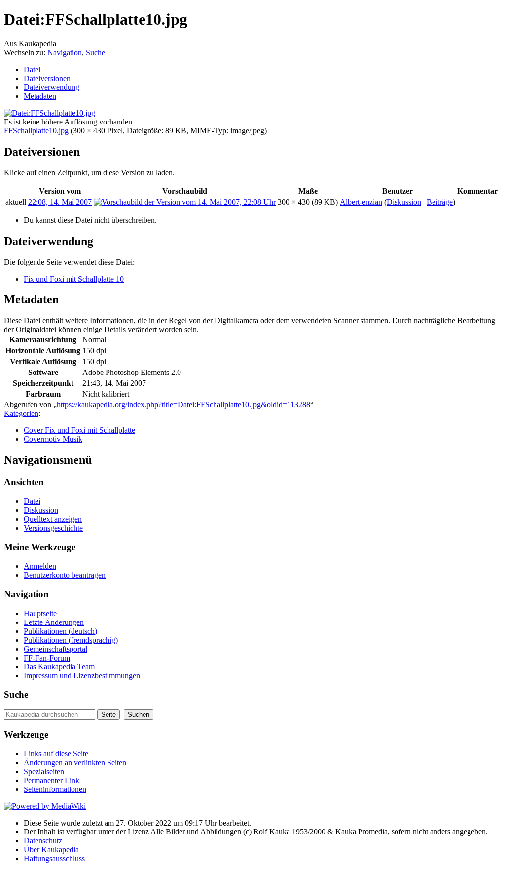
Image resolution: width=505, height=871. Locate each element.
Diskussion (404, 202)
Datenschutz (43, 840)
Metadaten (40, 96)
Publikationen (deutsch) (60, 631)
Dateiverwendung (51, 87)
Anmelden (40, 566)
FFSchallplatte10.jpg (36, 130)
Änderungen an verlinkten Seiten (75, 762)
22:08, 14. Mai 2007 (60, 202)
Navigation (64, 52)
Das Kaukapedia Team (59, 667)
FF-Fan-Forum (47, 658)
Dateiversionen (47, 78)
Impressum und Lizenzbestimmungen (82, 675)
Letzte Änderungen (54, 622)
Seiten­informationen (55, 789)
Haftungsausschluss (54, 858)
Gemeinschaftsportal (55, 649)
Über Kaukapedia (51, 849)
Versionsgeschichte (53, 528)
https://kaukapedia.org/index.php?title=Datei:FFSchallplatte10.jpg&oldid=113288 (183, 404)
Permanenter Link (51, 780)
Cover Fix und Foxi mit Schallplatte (79, 430)
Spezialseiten (44, 771)
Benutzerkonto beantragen (65, 575)
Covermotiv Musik (53, 439)
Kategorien (21, 413)
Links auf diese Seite (56, 753)
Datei (32, 69)
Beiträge (440, 202)
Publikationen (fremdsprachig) (71, 640)
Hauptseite (40, 613)
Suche (95, 52)
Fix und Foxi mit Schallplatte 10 (74, 279)
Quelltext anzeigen (53, 519)
